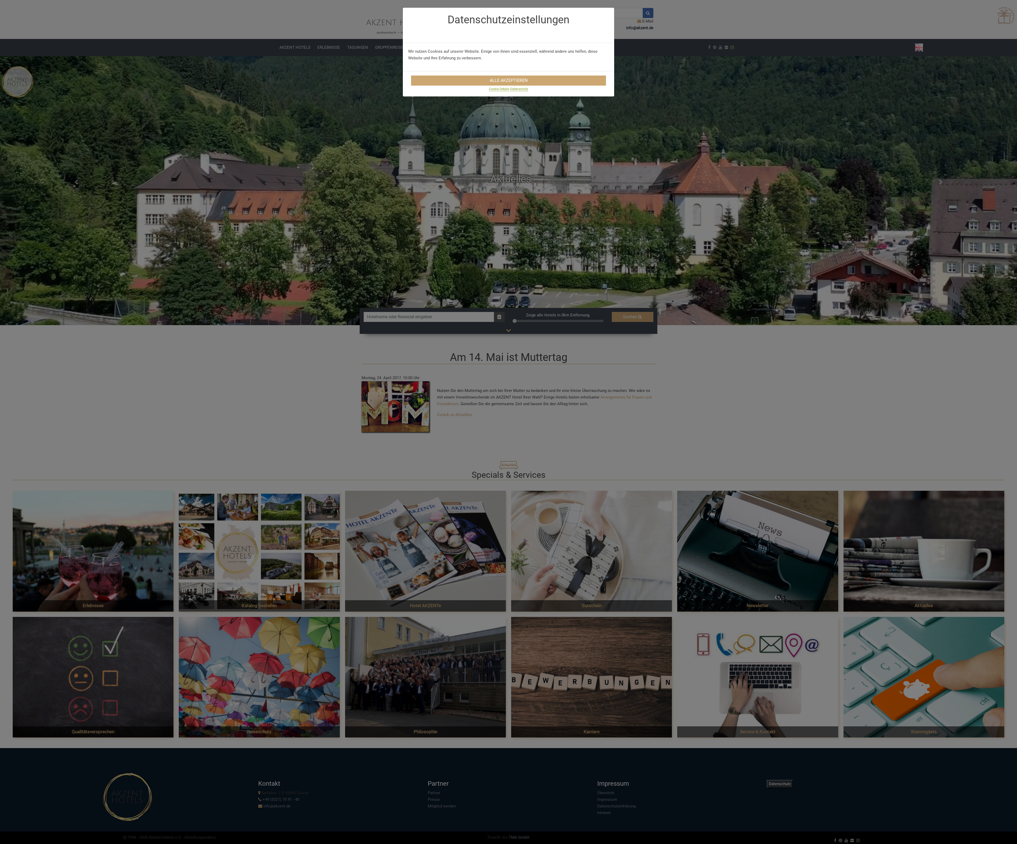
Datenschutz (519, 89)
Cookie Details (499, 89)
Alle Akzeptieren (509, 80)
